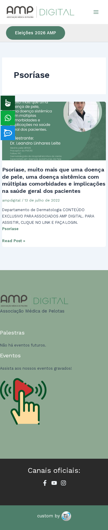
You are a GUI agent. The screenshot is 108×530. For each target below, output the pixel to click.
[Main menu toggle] (96, 12)
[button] (35, 33)
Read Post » (13, 240)
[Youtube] (54, 483)
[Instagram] (63, 483)
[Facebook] (45, 483)
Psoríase (10, 228)
